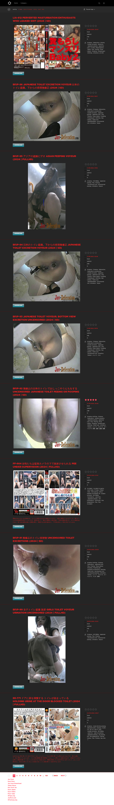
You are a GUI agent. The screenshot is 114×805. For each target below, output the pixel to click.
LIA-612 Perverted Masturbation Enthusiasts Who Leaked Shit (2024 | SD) (44, 19)
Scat (88, 31)
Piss (92, 49)
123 (46, 775)
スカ (99, 355)
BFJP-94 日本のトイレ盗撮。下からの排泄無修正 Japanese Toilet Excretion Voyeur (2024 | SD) (47, 246)
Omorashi (97, 500)
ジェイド (94, 355)
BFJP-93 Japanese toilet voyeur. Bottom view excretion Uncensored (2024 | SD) (44, 318)
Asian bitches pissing (99, 726)
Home (16, 3)
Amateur (89, 42)
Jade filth (98, 497)
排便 (93, 428)
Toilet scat (95, 119)
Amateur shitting (92, 416)
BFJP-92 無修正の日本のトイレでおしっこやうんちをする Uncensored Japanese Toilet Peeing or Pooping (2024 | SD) (46, 392)
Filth (88, 491)
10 (40, 775)
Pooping (94, 51)
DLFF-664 (90, 490)
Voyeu (98, 123)
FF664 (101, 490)
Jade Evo (90, 733)
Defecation (96, 42)
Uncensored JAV (92, 184)
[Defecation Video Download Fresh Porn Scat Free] (9, 3)
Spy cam (102, 738)
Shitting (89, 52)
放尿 (97, 428)
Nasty (89, 49)
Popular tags (89, 9)
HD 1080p (96, 181)
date (21, 9)
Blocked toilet (91, 727)
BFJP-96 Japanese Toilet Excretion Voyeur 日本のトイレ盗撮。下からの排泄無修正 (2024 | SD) (46, 86)
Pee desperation (94, 736)
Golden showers (92, 44)
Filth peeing (94, 491)
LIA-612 (92, 47)
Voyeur (100, 186)
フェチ (94, 576)
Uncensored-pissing (93, 573)
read (39, 9)
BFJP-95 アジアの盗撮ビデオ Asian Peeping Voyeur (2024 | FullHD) (44, 158)
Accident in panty (98, 488)
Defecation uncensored (94, 111)
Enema (102, 42)
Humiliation (90, 497)
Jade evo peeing (98, 733)
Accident (89, 488)
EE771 (96, 729)
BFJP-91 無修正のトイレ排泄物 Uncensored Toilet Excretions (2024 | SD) (43, 539)
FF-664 (96, 490)
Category (24, 3)
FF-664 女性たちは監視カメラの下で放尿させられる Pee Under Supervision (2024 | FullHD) (44, 465)
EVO (99, 729)
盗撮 (100, 428)
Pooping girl (101, 51)
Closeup (95, 109)
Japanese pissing (92, 46)
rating (35, 9)
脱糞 (103, 428)
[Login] (104, 3)
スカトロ (100, 426)
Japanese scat (96, 114)
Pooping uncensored (93, 569)
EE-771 (91, 729)
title (43, 9)
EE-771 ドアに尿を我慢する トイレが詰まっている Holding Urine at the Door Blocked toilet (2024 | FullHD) (46, 701)
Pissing (97, 49)
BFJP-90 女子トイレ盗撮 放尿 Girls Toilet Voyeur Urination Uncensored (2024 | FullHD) (43, 611)
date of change (27, 9)
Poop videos (96, 116)
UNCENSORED (91, 121)
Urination (96, 52)
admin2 (89, 34)
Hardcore (100, 44)
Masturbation (99, 47)
